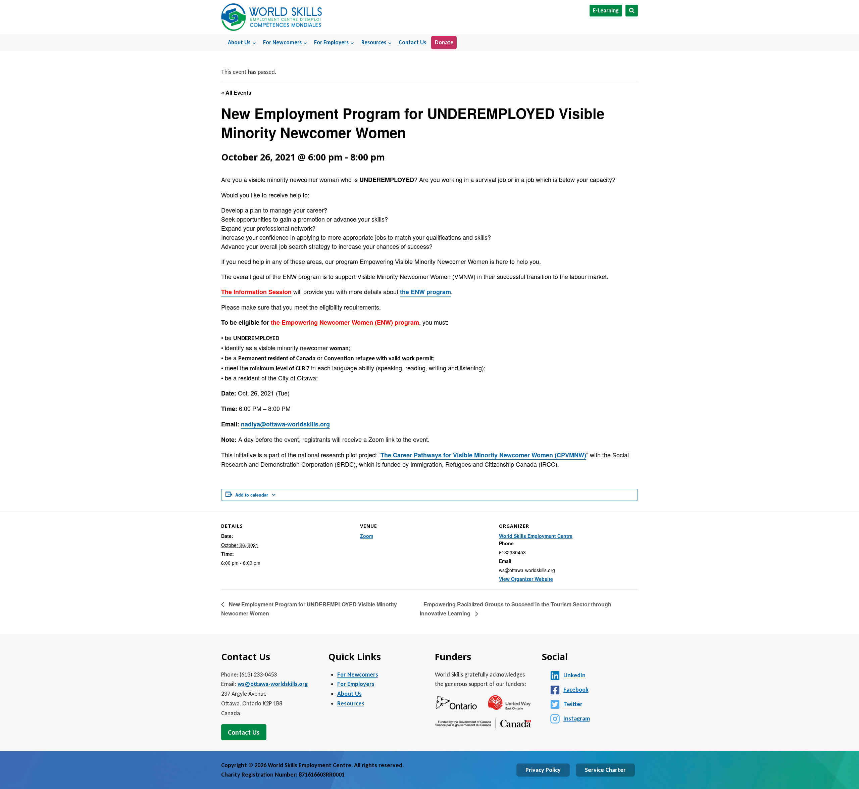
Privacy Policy (543, 770)
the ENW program (425, 291)
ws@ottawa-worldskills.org (273, 684)
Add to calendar (251, 495)
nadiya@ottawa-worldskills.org (285, 424)
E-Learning (606, 10)
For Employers (355, 684)
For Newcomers (357, 674)
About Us (349, 693)
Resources (350, 703)
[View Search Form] (631, 10)
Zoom (366, 535)
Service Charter (605, 770)
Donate (444, 42)
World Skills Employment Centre (535, 535)
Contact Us (412, 42)
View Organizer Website (526, 578)
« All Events (236, 92)
